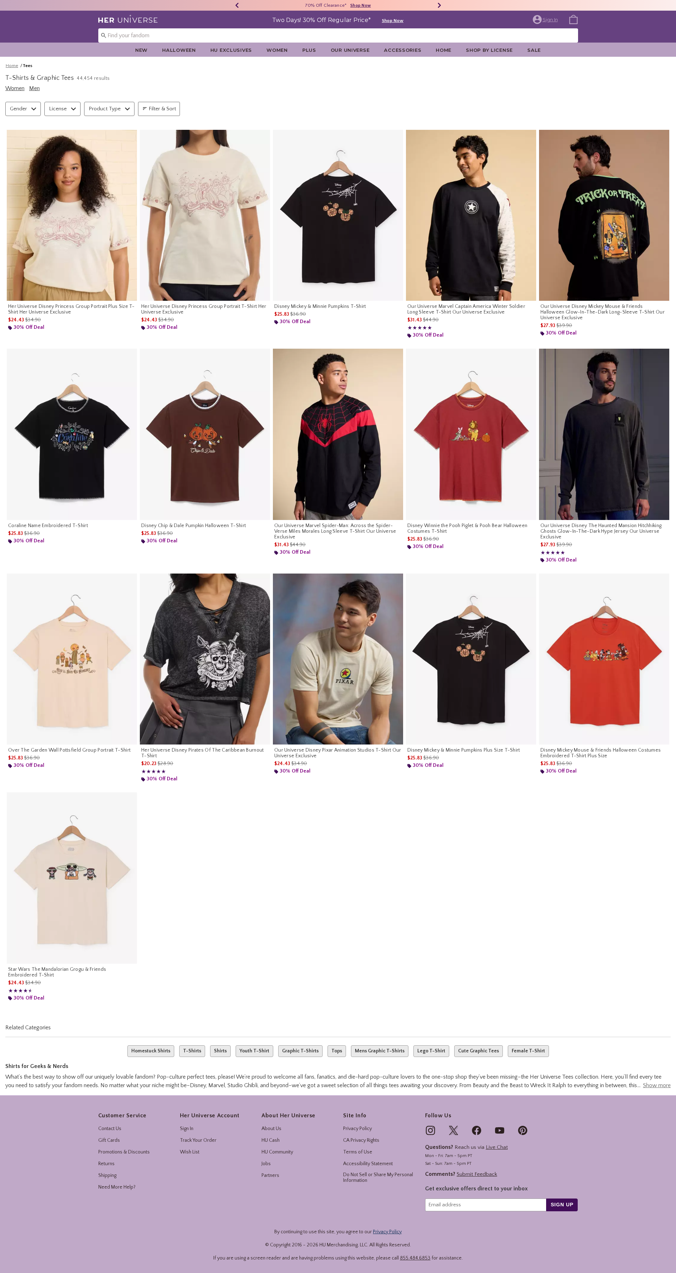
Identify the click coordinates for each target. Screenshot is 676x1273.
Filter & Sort (162, 109)
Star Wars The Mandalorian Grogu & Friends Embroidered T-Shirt (57, 972)
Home (443, 50)
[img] (430, 1130)
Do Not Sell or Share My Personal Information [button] (378, 1178)
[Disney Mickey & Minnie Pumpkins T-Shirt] (338, 215)
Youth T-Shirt (254, 1051)
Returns (106, 1164)
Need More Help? (117, 1187)
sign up (562, 1204)
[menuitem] (573, 19)
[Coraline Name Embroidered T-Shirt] (72, 434)
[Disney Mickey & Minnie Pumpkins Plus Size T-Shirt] (471, 659)
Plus (309, 50)
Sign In (186, 1128)
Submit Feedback (477, 1174)
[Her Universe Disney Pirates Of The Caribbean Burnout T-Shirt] (205, 659)
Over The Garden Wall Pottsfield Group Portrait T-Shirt (69, 750)
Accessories (402, 50)
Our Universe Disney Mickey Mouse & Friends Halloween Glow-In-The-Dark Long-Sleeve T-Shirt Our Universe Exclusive (602, 312)
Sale (534, 50)
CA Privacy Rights (361, 1140)
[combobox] (338, 35)
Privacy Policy (357, 1128)
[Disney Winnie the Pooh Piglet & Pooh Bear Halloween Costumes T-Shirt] (471, 434)
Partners (270, 1175)
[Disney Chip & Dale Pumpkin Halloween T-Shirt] (205, 434)
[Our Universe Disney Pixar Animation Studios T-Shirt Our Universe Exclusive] (338, 659)
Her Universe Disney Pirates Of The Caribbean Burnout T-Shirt (202, 753)
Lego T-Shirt (431, 1051)
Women (277, 50)
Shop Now (360, 5)
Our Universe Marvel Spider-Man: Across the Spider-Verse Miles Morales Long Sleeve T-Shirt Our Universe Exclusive (335, 531)
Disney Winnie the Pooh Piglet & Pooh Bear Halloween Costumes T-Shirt (467, 528)
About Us (271, 1128)
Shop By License (489, 50)
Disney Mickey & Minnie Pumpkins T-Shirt (320, 306)
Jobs (266, 1164)
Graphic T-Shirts (300, 1051)
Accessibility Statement (368, 1164)
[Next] (439, 5)
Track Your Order (198, 1140)
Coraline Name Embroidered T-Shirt (48, 525)
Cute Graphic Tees (478, 1051)
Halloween (179, 50)
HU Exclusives (231, 50)
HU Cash (271, 1140)
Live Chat (497, 1147)
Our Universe (350, 50)
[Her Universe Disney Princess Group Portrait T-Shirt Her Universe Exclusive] (205, 215)
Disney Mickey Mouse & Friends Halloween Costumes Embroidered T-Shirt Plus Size (600, 753)
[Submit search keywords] (103, 35)
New (141, 50)
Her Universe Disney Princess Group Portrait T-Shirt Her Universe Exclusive (203, 309)
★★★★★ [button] (419, 328)
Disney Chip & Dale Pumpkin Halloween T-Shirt (193, 525)
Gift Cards (109, 1140)
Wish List (189, 1152)
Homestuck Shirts (150, 1051)
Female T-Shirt (528, 1051)
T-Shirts (192, 1051)
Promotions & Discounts (124, 1152)
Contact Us (109, 1128)
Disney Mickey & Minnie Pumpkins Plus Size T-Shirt (463, 750)
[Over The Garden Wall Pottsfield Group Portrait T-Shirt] (72, 659)
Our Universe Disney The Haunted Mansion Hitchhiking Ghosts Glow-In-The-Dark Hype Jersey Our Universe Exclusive (600, 531)
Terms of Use (357, 1152)
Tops (336, 1051)
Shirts (220, 1051)
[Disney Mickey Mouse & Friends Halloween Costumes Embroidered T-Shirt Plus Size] (604, 659)
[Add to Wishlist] (130, 137)
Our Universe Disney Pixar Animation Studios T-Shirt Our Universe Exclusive (337, 753)
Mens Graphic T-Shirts (380, 1051)
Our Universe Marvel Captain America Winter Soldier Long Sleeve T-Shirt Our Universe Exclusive (466, 309)
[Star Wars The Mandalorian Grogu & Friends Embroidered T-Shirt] (72, 878)
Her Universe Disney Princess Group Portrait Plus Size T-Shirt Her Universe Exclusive (71, 309)
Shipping (107, 1175)
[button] (546, 19)
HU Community (277, 1152)
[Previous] (237, 5)
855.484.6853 (415, 1258)
